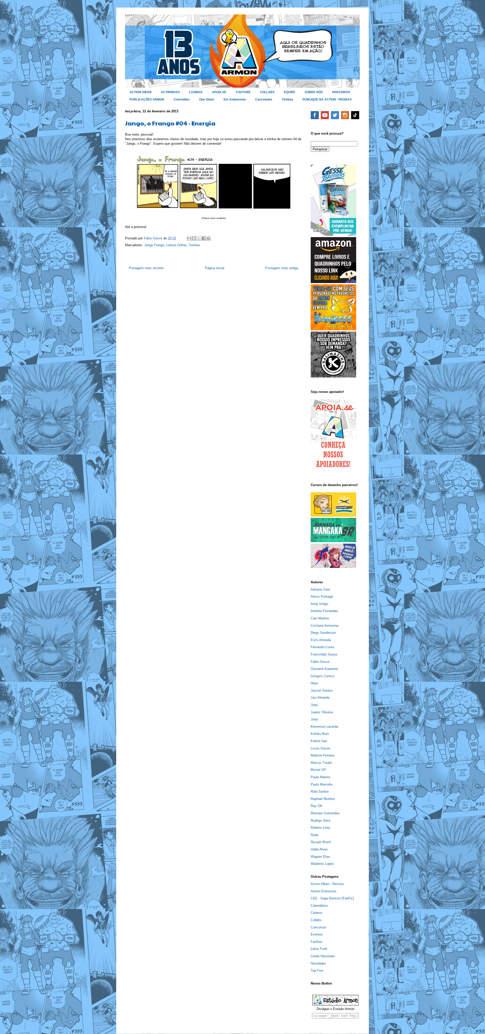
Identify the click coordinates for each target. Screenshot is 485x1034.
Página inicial (214, 268)
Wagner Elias (320, 857)
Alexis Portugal (322, 596)
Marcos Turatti (321, 763)
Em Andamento (235, 99)
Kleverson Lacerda (324, 726)
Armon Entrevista (323, 891)
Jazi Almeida (320, 697)
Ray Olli (316, 806)
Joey (314, 705)
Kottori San (319, 741)
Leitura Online (176, 245)
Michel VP (318, 770)
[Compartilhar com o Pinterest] (208, 238)
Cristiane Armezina (324, 625)
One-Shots (206, 99)
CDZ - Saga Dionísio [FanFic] (332, 898)
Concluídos (182, 99)
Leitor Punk (319, 949)
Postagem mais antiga (281, 268)
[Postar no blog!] (194, 238)
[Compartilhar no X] (198, 238)
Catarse (316, 913)
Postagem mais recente (146, 268)
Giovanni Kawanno (324, 669)
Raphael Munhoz (323, 799)
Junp (314, 719)
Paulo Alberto (320, 777)
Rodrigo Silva (320, 820)
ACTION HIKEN (141, 92)
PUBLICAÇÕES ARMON (147, 99)
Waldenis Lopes (322, 864)
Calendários (319, 905)
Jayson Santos (322, 690)
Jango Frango (154, 245)
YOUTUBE (243, 92)
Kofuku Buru (320, 734)
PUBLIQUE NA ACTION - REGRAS (327, 99)
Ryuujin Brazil (321, 842)
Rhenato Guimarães (325, 813)
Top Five (317, 970)
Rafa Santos (320, 791)
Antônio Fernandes (324, 611)
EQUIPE (289, 92)
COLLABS (267, 92)
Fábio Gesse (320, 662)
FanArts (316, 942)
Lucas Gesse (320, 748)
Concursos (318, 927)
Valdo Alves (319, 849)
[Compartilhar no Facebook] (203, 238)
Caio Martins (320, 618)
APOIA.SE (219, 92)
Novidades (318, 963)
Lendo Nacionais (323, 956)
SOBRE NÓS (314, 92)
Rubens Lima (320, 827)
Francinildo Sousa (324, 654)
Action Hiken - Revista (327, 884)
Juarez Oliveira (322, 712)
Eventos (317, 934)
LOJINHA (196, 92)
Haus (314, 683)
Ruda (314, 835)
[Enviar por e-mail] (189, 238)
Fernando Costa (322, 647)
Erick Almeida (321, 640)
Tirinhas (287, 99)
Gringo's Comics (323, 676)
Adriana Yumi (320, 589)
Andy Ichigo (319, 604)
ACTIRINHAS (170, 92)
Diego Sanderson (323, 633)
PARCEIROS (341, 92)
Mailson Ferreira (322, 755)
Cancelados (263, 99)
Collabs (316, 920)
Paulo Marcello (321, 784)
